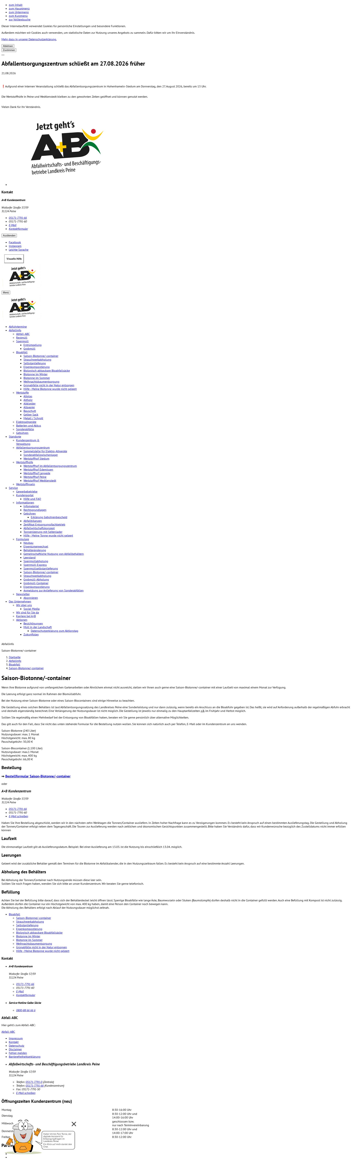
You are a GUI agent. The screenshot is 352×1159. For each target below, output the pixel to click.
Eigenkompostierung (36, 367)
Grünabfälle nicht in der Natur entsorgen (48, 385)
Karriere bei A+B (26, 616)
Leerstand (29, 557)
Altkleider (29, 403)
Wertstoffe (22, 392)
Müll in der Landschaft (37, 627)
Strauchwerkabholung (37, 359)
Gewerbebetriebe (26, 491)
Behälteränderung (34, 550)
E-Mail (12, 225)
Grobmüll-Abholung (36, 579)
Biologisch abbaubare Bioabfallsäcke (46, 370)
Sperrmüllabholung (35, 561)
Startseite (15, 657)
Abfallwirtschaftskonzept (39, 528)
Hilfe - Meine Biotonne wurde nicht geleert (50, 389)
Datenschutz (16, 1045)
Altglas (27, 396)
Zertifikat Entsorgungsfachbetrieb (44, 524)
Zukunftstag (31, 634)
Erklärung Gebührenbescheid (49, 517)
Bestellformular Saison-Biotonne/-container (38, 776)
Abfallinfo (15, 330)
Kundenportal (25, 495)
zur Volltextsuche (19, 19)
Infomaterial (31, 506)
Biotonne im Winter (35, 374)
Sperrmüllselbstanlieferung (40, 568)
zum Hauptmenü (19, 8)
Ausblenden (9, 235)
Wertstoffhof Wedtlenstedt (39, 480)
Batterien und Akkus (28, 425)
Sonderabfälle (25, 429)
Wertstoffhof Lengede (36, 473)
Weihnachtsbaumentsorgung (41, 381)
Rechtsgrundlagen (34, 510)
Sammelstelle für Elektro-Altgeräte (45, 451)
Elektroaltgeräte (26, 422)
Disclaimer (15, 1049)
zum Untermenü (19, 12)
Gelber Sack (30, 414)
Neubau (28, 543)
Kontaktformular (18, 229)
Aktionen (21, 620)
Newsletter (23, 594)
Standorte (15, 436)
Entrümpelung (32, 345)
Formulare (22, 539)
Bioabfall (21, 352)
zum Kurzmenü (18, 16)
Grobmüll (29, 348)
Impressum (16, 1038)
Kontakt (14, 1042)
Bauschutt (29, 411)
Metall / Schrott (33, 418)
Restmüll (21, 337)
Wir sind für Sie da (27, 612)
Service (13, 488)
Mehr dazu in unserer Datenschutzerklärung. (29, 39)
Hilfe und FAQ (32, 499)
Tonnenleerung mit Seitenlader (42, 532)
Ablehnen (8, 46)
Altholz (27, 400)
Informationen (25, 502)
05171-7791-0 (34, 1082)
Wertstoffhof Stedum (36, 458)
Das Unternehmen (20, 601)
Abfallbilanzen (32, 521)
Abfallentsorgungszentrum (33, 447)
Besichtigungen (33, 623)
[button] (40, 1136)
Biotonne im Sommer (36, 378)
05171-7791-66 (18, 218)
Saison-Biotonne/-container (40, 356)
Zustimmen (9, 50)
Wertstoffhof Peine (34, 477)
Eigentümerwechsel (35, 546)
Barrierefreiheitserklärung (25, 1056)
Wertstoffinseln (25, 484)
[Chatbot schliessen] (74, 1124)
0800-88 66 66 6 (25, 1010)
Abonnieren (30, 598)
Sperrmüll (22, 341)
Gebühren (22, 433)
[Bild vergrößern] (180, 149)
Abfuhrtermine (18, 326)
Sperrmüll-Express (35, 565)
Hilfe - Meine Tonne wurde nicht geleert (48, 535)
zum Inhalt (15, 5)
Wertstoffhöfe (24, 462)
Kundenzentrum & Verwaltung (27, 442)
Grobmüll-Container (35, 583)
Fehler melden (18, 1053)
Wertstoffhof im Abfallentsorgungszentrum (50, 466)
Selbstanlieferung (34, 363)
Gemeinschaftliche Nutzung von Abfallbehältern (53, 554)
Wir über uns (24, 605)
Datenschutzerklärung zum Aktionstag (54, 631)
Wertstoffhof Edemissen (38, 469)
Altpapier (29, 407)
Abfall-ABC (23, 334)
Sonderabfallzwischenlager (40, 455)
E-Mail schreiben (18, 816)
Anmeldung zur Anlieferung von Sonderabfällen (53, 590)
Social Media (31, 609)
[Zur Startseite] (176, 276)
